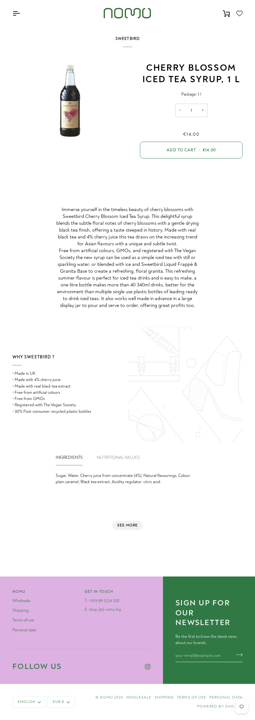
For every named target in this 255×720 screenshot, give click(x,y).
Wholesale (21, 600)
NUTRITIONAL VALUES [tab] (118, 457)
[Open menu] (21, 13)
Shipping (20, 610)
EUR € (58, 701)
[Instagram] (148, 667)
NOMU (106, 697)
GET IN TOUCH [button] (99, 591)
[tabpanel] (127, 479)
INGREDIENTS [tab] (69, 457)
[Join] (237, 655)
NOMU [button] (18, 591)
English (26, 701)
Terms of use (23, 620)
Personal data (24, 630)
